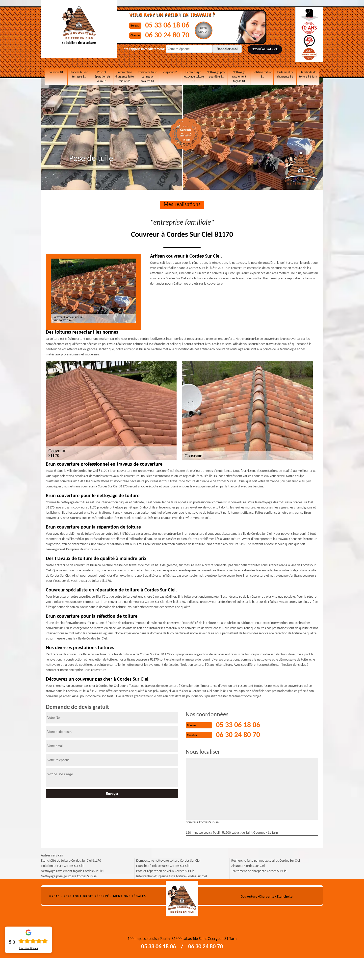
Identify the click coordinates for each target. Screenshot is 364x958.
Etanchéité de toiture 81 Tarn (308, 74)
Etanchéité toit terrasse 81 (79, 74)
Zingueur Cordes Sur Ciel (248, 866)
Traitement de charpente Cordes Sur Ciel (259, 871)
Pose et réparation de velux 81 (102, 77)
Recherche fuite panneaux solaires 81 (147, 77)
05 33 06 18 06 (167, 25)
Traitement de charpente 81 (285, 74)
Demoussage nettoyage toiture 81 (193, 77)
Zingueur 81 (170, 72)
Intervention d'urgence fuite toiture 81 (124, 77)
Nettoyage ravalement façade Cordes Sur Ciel (72, 871)
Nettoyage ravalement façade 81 (239, 77)
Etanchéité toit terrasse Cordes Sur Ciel (163, 866)
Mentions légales (129, 896)
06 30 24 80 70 (167, 35)
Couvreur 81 (56, 72)
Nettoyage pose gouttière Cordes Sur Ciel (69, 876)
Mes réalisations (182, 205)
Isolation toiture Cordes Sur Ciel (62, 866)
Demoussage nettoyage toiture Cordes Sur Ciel (168, 861)
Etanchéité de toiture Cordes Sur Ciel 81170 (71, 861)
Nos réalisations (265, 49)
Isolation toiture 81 (262, 74)
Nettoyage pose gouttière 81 (216, 74)
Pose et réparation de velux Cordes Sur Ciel (165, 871)
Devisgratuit (203, 30)
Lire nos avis (28, 948)
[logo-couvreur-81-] (182, 896)
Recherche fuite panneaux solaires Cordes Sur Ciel (265, 861)
